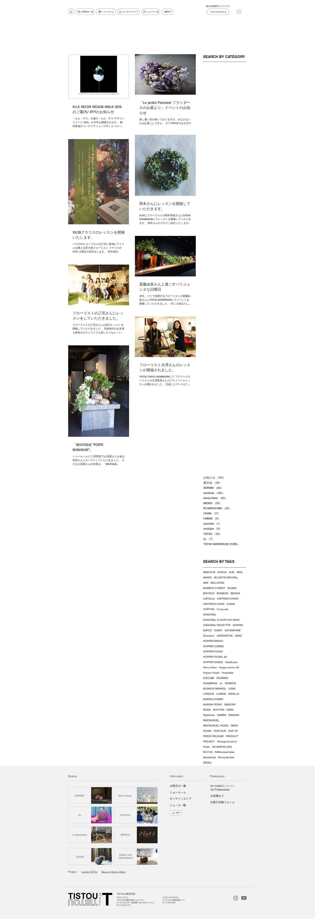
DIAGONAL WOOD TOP (217, 625)
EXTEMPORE (233, 630)
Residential (209, 757)
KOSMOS (230, 683)
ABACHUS (209, 572)
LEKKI (232, 688)
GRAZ (238, 635)
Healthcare (231, 662)
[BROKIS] (136, 834)
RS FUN (208, 752)
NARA (230, 709)
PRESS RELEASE (213, 736)
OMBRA (221, 715)
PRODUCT (232, 736)
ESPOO (207, 630)
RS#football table (224, 752)
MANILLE (233, 693)
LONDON (208, 693)
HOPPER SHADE (213, 662)
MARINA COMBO (213, 699)
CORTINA (209, 609)
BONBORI (222, 593)
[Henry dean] (136, 795)
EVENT (218, 630)
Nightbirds (209, 715)
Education (209, 635)
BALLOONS (217, 582)
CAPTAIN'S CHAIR (227, 598)
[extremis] (136, 815)
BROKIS (235, 593)
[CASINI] (90, 856)
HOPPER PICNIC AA (215, 656)
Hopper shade (211, 672)
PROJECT (209, 741)
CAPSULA (209, 598)
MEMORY (230, 704)
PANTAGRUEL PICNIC (216, 725)
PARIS (234, 725)
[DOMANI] (90, 795)
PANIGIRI (233, 715)
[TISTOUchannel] (244, 898)
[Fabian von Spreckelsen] (136, 856)
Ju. (221, 683)
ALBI (231, 572)
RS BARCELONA (222, 746)
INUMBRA (222, 678)
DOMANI (238, 625)
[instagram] (235, 898)
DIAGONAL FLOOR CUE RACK (221, 619)
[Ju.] (90, 815)
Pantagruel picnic (227, 741)
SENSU (207, 762)
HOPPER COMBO (213, 646)
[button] (239, 11)
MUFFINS (218, 709)
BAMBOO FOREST (214, 588)
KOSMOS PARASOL (214, 688)
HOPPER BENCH (213, 640)
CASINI (231, 603)
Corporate (222, 609)
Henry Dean (210, 667)
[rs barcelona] (90, 834)
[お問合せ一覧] (71, 11)
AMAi (239, 572)
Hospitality (228, 672)
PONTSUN (220, 730)
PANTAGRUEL (211, 720)
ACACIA (222, 572)
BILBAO (232, 588)
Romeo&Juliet (226, 757)
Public (206, 746)
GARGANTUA (225, 635)
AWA (205, 582)
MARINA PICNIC (212, 704)
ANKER (207, 577)
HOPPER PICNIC (213, 651)
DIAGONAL (209, 614)
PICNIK (207, 730)
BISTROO (209, 593)
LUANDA (221, 693)
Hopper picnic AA (229, 667)
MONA (207, 709)
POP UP (233, 730)
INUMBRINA (210, 683)
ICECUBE (208, 678)
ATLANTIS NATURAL (226, 577)
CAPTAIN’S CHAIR (213, 603)
